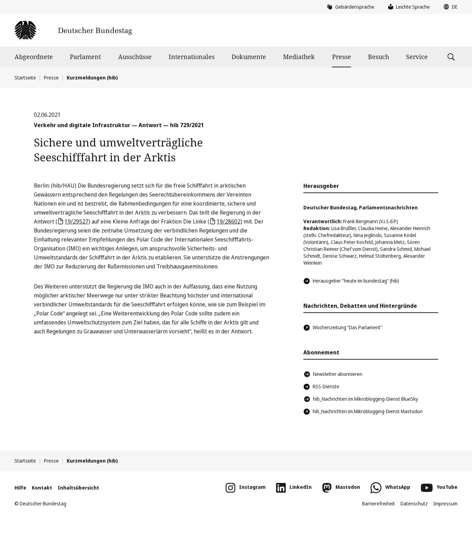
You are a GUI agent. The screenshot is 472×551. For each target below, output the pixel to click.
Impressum (445, 503)
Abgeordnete (34, 57)
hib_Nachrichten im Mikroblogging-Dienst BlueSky (365, 399)
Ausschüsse (135, 57)
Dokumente (249, 57)
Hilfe (20, 487)
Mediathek (299, 57)
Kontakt (42, 487)
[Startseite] (73, 30)
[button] (448, 7)
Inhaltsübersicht (78, 487)
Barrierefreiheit (378, 503)
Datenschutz (414, 503)
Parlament (85, 57)
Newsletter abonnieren (337, 374)
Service (417, 57)
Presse (341, 57)
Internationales (192, 57)
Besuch (378, 57)
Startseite (25, 77)
